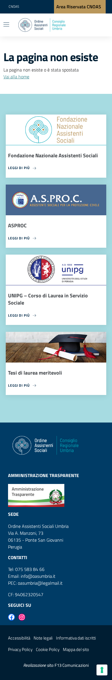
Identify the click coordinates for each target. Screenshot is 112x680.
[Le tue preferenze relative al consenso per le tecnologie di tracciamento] (101, 669)
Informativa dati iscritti (76, 638)
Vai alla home (16, 76)
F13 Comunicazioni (72, 665)
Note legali (43, 638)
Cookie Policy (47, 649)
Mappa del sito (76, 649)
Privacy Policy (20, 649)
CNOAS (14, 6)
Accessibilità (19, 638)
